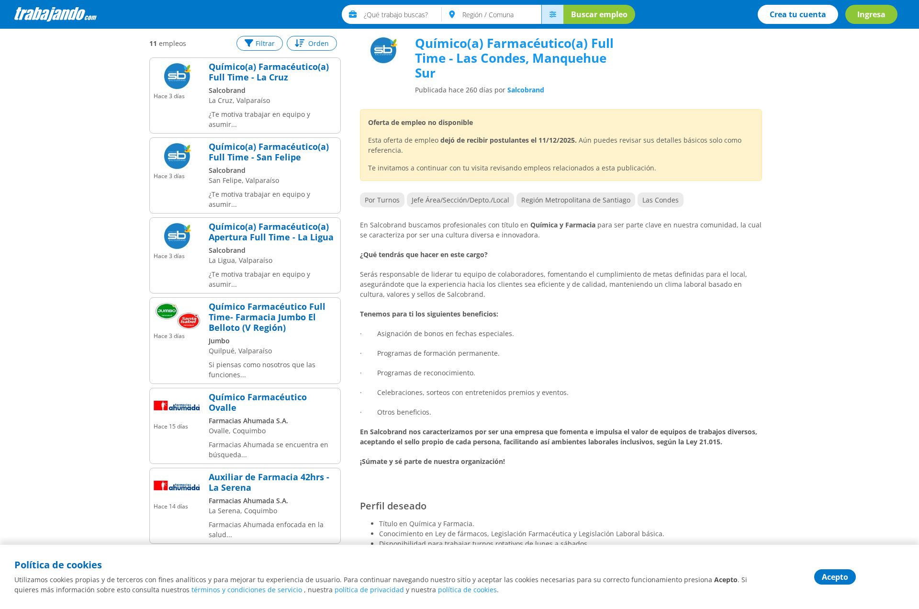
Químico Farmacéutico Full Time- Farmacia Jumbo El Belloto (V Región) (267, 317)
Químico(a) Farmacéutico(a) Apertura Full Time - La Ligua (271, 232)
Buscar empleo (599, 14)
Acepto (835, 577)
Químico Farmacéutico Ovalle (258, 402)
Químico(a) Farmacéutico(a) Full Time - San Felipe (269, 152)
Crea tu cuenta (798, 14)
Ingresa (871, 14)
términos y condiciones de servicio (246, 589)
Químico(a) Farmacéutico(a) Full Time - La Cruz (269, 72)
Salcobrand (525, 89)
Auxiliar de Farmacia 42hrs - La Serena (269, 482)
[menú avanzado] (552, 14)
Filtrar (265, 43)
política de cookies (467, 589)
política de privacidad (369, 589)
